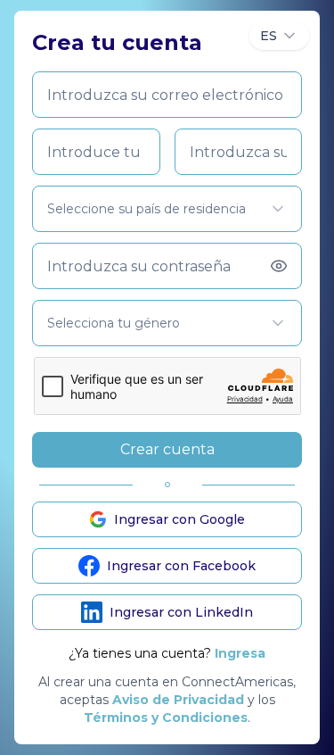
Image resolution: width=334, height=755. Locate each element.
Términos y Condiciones (166, 717)
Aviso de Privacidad (178, 700)
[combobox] (279, 36)
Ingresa (240, 653)
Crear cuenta (167, 449)
